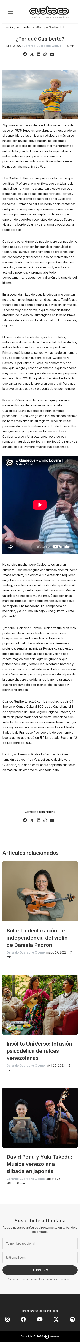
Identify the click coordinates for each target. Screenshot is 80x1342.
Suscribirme (40, 1270)
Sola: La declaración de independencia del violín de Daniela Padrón (37, 938)
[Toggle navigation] (10, 12)
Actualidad (24, 27)
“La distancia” (51, 575)
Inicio (9, 27)
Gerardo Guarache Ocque (42, 45)
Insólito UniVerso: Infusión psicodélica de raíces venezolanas (39, 1051)
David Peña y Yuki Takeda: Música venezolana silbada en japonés (39, 1164)
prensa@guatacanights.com (40, 1310)
